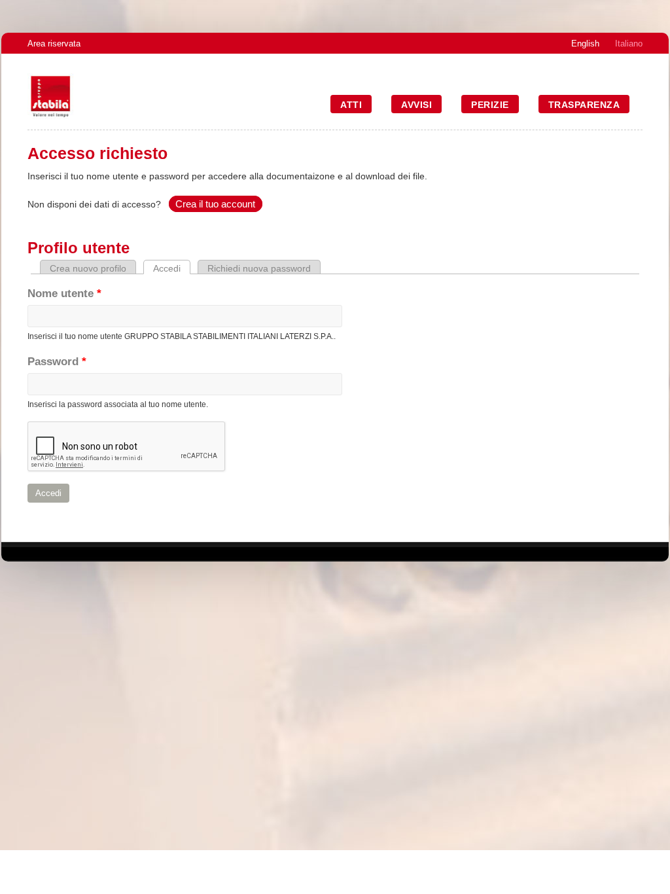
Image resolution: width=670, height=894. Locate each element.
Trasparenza (584, 104)
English (585, 43)
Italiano (629, 43)
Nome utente (64, 293)
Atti (351, 104)
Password (56, 361)
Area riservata (53, 43)
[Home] (50, 116)
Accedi (171, 268)
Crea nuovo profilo (88, 268)
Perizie (490, 104)
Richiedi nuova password (259, 268)
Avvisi (416, 104)
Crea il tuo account (215, 203)
